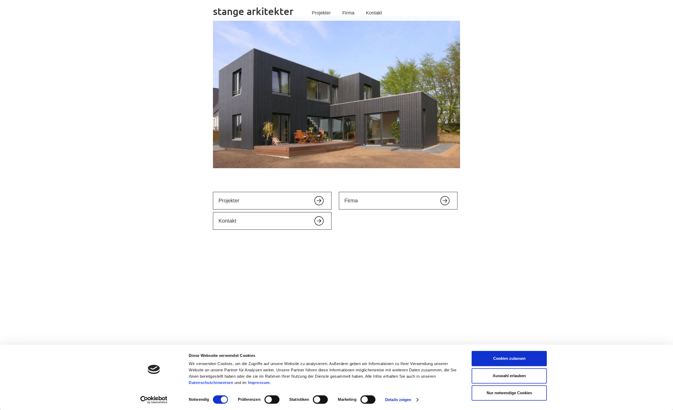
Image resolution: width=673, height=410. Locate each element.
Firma (348, 13)
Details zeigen (398, 399)
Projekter (321, 13)
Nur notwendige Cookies (509, 393)
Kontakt (374, 13)
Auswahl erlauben (509, 375)
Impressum (259, 382)
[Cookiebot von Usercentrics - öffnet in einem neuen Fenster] (154, 400)
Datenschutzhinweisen (211, 382)
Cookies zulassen (509, 358)
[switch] (271, 399)
